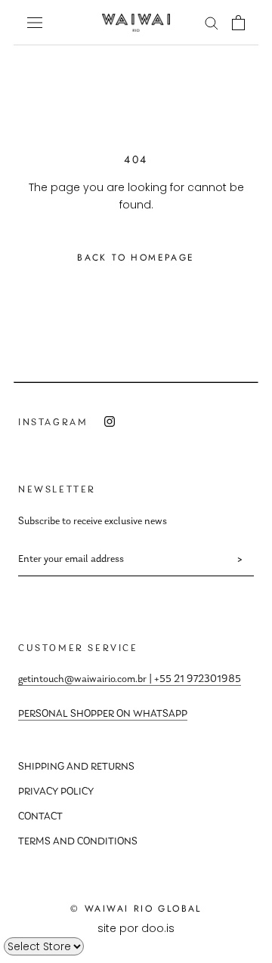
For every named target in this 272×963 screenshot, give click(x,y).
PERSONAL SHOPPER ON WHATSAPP (102, 714)
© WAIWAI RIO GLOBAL (136, 908)
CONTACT (40, 817)
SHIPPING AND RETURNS (76, 767)
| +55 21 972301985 (194, 679)
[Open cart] (238, 22)
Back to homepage (135, 257)
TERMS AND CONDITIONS (78, 842)
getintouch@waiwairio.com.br (82, 679)
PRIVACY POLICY (56, 792)
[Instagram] (109, 422)
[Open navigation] (34, 22)
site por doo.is (136, 928)
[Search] (211, 22)
